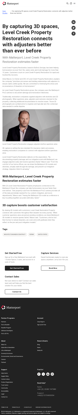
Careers (3, 359)
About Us (3, 344)
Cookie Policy (28, 407)
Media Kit (39, 350)
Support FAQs (5, 376)
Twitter (43, 374)
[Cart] (71, 3)
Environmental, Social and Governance (12, 356)
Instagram (52, 374)
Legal (2, 394)
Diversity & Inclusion (7, 353)
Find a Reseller (5, 324)
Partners (3, 321)
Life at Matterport (6, 350)
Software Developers (7, 330)
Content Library (5, 379)
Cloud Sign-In (41, 321)
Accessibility (4, 391)
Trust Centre (4, 385)
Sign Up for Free (41, 324)
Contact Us (16, 292)
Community (4, 388)
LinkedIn (47, 374)
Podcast (3, 362)
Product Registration (7, 382)
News (38, 347)
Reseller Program (6, 327)
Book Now (53, 268)
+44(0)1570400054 (45, 395)
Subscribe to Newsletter (8, 347)
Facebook (39, 374)
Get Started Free (17, 268)
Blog (38, 344)
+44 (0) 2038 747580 (46, 389)
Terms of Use (4, 407)
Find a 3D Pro (5, 333)
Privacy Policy (16, 407)
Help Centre (4, 373)
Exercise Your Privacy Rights (43, 407)
